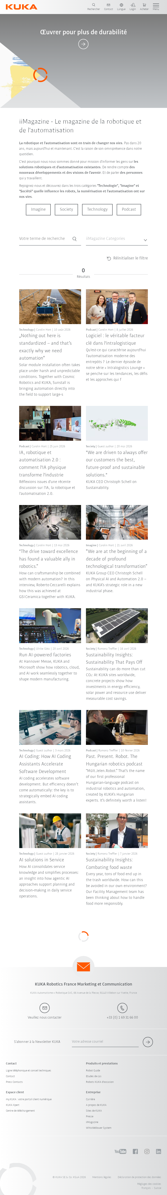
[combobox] (117, 239)
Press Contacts (14, 1082)
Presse (89, 1116)
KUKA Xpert (12, 1105)
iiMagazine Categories (98, 248)
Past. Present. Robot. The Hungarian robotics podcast (114, 760)
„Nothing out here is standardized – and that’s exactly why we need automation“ (45, 347)
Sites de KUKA (94, 1110)
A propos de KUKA (96, 1105)
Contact (10, 1076)
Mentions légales (101, 1177)
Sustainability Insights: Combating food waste (109, 863)
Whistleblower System (98, 1128)
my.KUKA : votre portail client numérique (29, 1099)
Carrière (90, 1099)
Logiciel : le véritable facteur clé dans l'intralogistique (115, 339)
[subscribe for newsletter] (148, 1042)
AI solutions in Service (41, 860)
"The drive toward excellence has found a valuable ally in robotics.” (48, 559)
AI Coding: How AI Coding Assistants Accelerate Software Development (45, 764)
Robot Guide (93, 1070)
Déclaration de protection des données (139, 1177)
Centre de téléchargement (20, 1110)
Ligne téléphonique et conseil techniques (28, 1070)
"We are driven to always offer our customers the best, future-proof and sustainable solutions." (117, 464)
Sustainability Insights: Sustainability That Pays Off (114, 658)
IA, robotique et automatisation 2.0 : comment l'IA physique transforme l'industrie (42, 464)
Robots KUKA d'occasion (100, 1082)
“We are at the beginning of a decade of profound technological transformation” (116, 559)
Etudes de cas (93, 1076)
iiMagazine (92, 1122)
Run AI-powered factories (45, 655)
